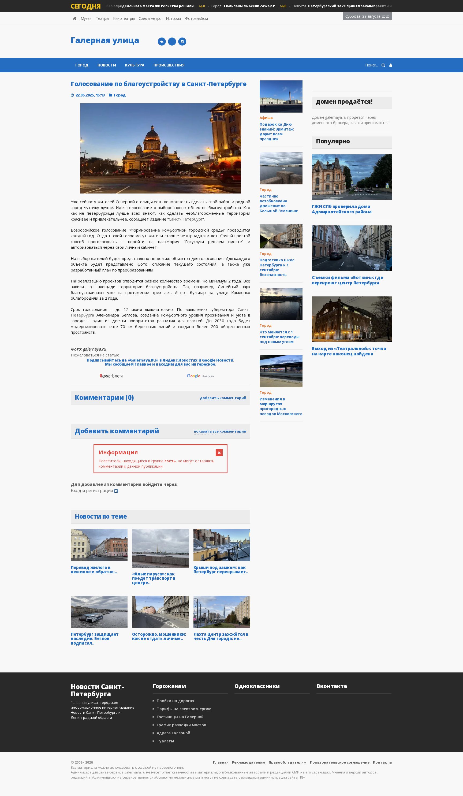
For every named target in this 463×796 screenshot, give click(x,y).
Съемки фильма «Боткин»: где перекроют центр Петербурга (347, 280)
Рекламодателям (248, 762)
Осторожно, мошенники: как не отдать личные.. (159, 636)
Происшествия (169, 65)
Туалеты (165, 740)
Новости (114, 6)
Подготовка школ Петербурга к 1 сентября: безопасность (277, 267)
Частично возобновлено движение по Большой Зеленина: (279, 203)
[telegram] (172, 42)
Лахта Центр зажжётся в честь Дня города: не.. (220, 636)
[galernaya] (182, 42)
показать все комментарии (220, 431)
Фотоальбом (196, 18)
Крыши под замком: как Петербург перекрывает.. (220, 570)
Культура (134, 65)
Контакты (382, 762)
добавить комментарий (223, 397)
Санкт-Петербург (186, 219)
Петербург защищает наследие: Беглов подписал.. (95, 638)
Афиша (266, 117)
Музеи (86, 18)
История (173, 18)
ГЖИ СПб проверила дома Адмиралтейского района (341, 209)
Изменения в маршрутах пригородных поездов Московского (281, 406)
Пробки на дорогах (175, 700)
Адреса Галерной (173, 732)
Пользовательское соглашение (339, 762)
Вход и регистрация (92, 490)
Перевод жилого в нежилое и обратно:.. (94, 570)
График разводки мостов (181, 724)
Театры (102, 18)
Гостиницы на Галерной (180, 716)
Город (236, 6)
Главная (221, 762)
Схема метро (150, 18)
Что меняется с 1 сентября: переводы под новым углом (280, 336)
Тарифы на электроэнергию (184, 708)
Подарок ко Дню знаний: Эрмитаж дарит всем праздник (277, 132)
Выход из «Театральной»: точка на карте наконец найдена (349, 351)
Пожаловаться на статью (95, 355)
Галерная (79, 702)
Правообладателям (288, 762)
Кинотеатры (124, 18)
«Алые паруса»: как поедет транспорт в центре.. (153, 578)
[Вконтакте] (162, 42)
